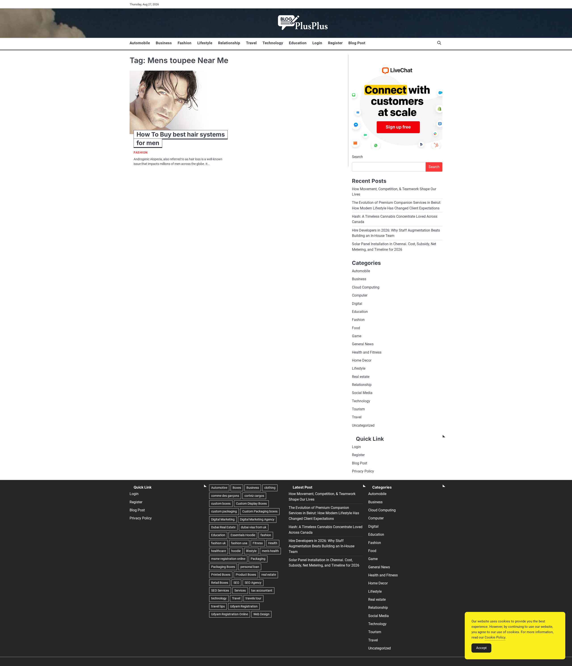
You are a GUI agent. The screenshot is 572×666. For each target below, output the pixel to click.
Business (164, 43)
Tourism (358, 409)
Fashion (184, 43)
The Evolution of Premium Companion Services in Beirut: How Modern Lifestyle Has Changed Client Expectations (324, 513)
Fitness (258, 543)
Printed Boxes (220, 574)
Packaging (258, 559)
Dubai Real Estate (223, 527)
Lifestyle (204, 43)
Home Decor (361, 360)
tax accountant (261, 590)
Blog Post (356, 43)
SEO (236, 582)
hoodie (236, 551)
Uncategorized (363, 425)
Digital (357, 303)
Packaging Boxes (223, 567)
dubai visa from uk (253, 527)
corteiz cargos (254, 495)
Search (357, 157)
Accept (481, 648)
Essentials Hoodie (243, 535)
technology (219, 598)
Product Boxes (246, 574)
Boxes (237, 487)
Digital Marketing (223, 519)
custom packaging (224, 511)
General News (363, 344)
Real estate (360, 377)
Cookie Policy (495, 637)
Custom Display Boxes (251, 503)
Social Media (362, 393)
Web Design (261, 614)
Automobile (140, 43)
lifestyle (251, 551)
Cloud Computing (365, 287)
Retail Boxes (219, 582)
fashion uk (218, 543)
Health (272, 543)
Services (240, 590)
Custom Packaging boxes (260, 511)
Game (356, 336)
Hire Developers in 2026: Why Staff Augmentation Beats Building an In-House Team (321, 546)
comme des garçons (225, 495)
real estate (268, 574)
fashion (266, 535)
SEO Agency (253, 582)
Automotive (219, 487)
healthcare (218, 551)
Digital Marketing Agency (257, 519)
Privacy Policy (363, 471)
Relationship (229, 43)
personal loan (249, 567)
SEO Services (220, 590)
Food (356, 328)
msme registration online (228, 559)
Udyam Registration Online (229, 614)
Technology (273, 43)
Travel (251, 43)
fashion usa (239, 543)
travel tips (218, 606)
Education (298, 43)
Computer (359, 295)
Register (335, 43)
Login (317, 43)
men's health (270, 551)
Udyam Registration (244, 606)
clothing (269, 487)
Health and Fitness (366, 352)
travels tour (253, 598)
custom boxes (221, 503)
